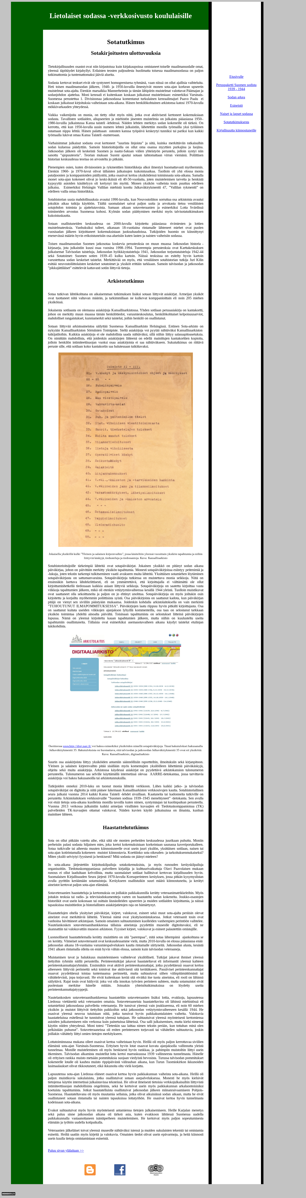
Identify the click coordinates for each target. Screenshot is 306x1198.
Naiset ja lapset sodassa (236, 114)
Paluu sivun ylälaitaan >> (66, 1150)
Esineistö (236, 105)
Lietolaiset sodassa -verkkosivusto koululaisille (121, 16)
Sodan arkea (236, 97)
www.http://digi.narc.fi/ (77, 746)
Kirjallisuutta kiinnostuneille (236, 130)
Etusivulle (236, 77)
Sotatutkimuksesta (236, 122)
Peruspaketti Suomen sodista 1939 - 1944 (236, 87)
